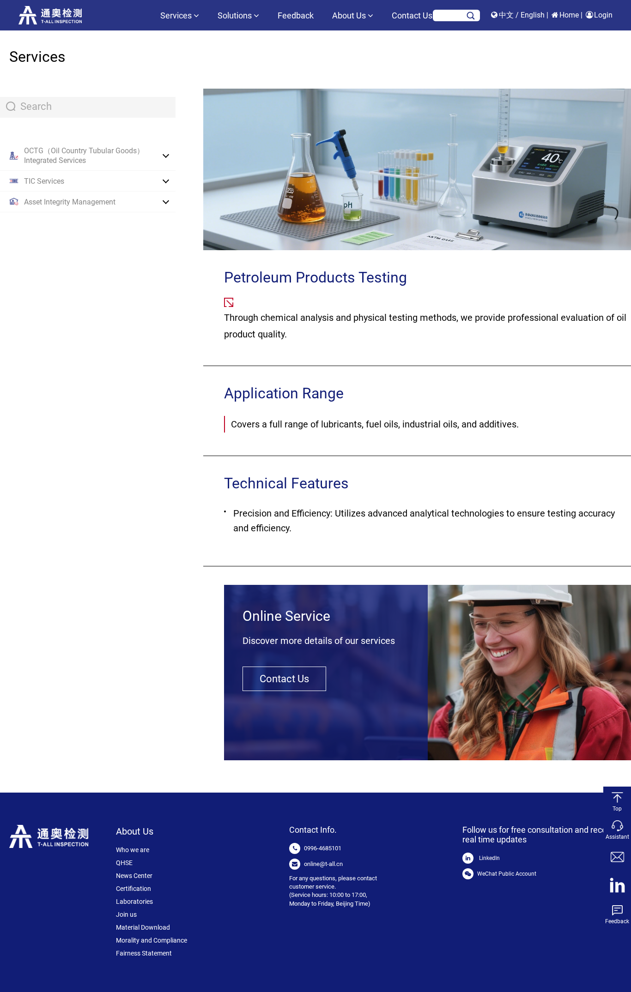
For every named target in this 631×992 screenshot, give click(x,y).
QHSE (124, 862)
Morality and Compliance (151, 940)
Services (177, 15)
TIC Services (44, 181)
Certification (133, 888)
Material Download (143, 927)
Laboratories (134, 901)
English (533, 15)
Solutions (236, 15)
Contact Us (412, 15)
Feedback (296, 15)
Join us (126, 914)
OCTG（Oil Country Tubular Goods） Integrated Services (84, 155)
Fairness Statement (144, 953)
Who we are (132, 850)
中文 (507, 15)
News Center (134, 875)
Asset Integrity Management (69, 202)
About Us (350, 15)
